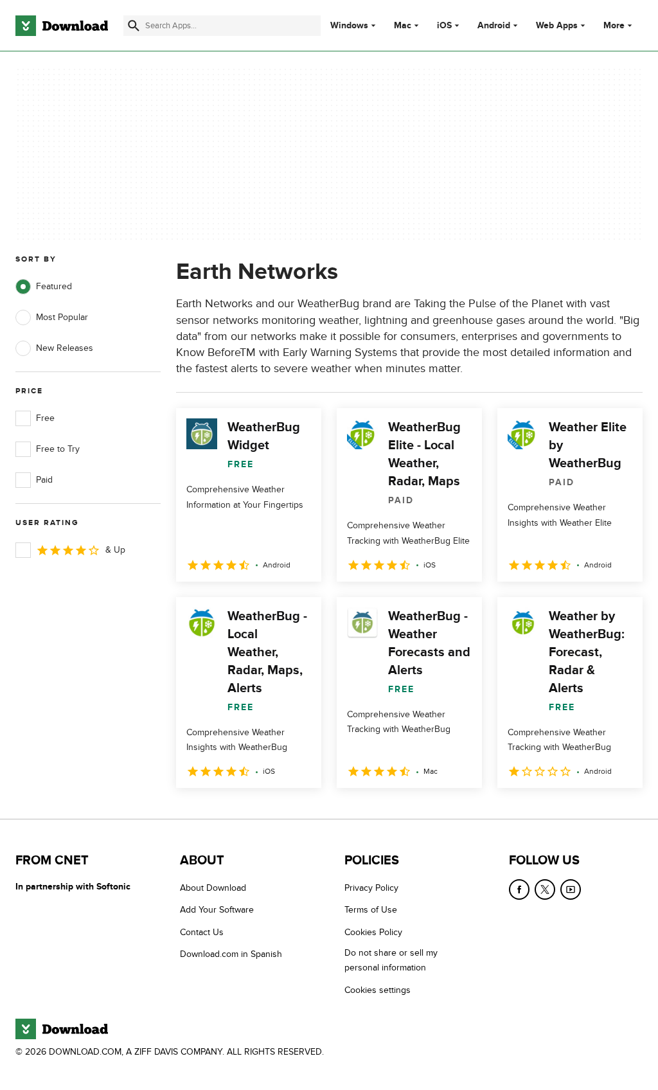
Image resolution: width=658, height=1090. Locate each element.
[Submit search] (133, 25)
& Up (115, 549)
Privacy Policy (371, 887)
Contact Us (202, 932)
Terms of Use (370, 909)
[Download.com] (61, 25)
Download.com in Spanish (231, 954)
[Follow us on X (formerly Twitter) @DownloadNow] (545, 889)
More (614, 25)
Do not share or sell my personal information (391, 960)
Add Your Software (217, 909)
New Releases (64, 348)
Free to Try (58, 448)
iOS (444, 25)
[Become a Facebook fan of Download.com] (519, 889)
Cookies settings (377, 990)
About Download (213, 887)
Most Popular (62, 317)
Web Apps (557, 25)
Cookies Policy (373, 932)
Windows (349, 25)
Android (493, 25)
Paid (44, 479)
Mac (402, 25)
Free (45, 418)
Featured (54, 286)
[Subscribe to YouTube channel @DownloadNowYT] (570, 889)
